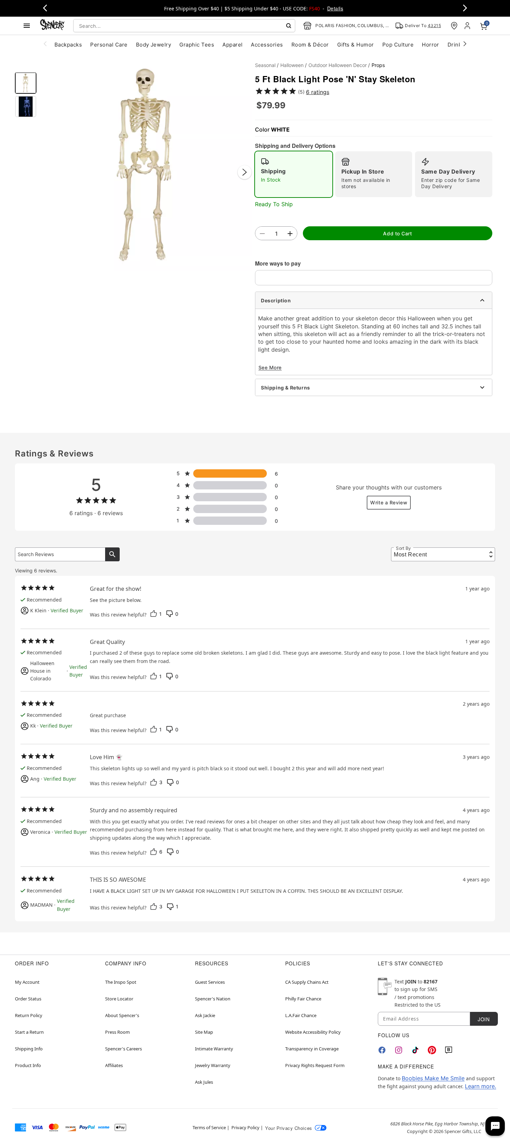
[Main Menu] (26, 25)
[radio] (293, 174)
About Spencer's (122, 1015)
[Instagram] (398, 1050)
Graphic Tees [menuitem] (196, 44)
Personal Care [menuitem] (108, 44)
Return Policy (28, 1015)
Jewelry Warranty (212, 1065)
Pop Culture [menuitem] (398, 44)
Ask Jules (204, 1082)
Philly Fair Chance (303, 999)
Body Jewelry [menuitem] (153, 44)
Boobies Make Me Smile (433, 1078)
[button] (145, 165)
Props (378, 65)
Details (335, 8)
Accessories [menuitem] (267, 44)
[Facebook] (382, 1050)
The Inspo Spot (120, 982)
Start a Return (29, 1032)
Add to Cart (397, 233)
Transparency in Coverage (312, 1049)
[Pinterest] (432, 1050)
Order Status (28, 999)
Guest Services (210, 982)
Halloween (292, 65)
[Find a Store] (454, 25)
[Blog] (448, 1050)
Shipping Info (29, 1049)
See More (270, 367)
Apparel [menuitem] (232, 44)
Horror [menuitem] (430, 44)
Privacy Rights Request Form (315, 1065)
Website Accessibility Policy (313, 1032)
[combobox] (184, 25)
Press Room (117, 1032)
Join (484, 1019)
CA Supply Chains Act (307, 982)
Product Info (28, 1065)
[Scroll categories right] (465, 43)
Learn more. (480, 1086)
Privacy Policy (245, 1127)
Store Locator (119, 999)
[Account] (468, 25)
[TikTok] (415, 1050)
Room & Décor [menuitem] (310, 44)
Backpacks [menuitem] (68, 44)
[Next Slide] (245, 172)
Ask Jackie (205, 1015)
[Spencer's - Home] (52, 25)
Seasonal (265, 65)
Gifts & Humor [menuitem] (355, 44)
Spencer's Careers (123, 1049)
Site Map (204, 1032)
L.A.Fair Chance (300, 1015)
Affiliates (114, 1065)
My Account (27, 982)
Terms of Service (209, 1127)
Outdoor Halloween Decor (337, 65)
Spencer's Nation (212, 999)
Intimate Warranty (214, 1049)
